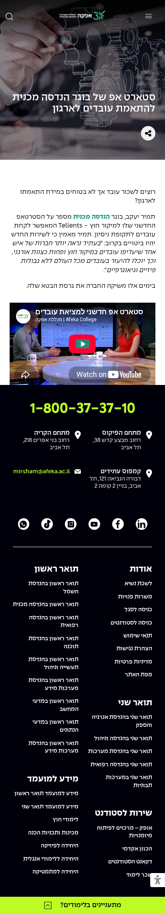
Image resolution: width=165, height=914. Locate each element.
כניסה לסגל (138, 610)
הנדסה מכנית (91, 217)
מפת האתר (138, 675)
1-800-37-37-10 (82, 408)
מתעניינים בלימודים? (90, 905)
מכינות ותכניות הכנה (53, 833)
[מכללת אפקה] (82, 16)
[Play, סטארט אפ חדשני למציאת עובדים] (18, 376)
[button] (157, 880)
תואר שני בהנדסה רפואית (121, 764)
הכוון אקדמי (137, 849)
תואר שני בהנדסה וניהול (123, 738)
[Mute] (100, 376)
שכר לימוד (139, 875)
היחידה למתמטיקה (55, 872)
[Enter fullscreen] (147, 376)
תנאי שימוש (137, 636)
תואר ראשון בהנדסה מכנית (45, 604)
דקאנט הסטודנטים (130, 862)
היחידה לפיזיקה (59, 846)
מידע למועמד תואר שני (50, 807)
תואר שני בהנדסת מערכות (120, 751)
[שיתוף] (148, 133)
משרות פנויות (135, 597)
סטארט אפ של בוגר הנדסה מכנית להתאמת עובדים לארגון (83, 103)
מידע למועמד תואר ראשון (46, 793)
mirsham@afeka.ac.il (41, 471)
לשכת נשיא (138, 583)
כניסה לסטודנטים (131, 623)
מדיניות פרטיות (133, 662)
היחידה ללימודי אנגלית (50, 859)
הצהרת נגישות (134, 648)
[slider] (51, 377)
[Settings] (133, 376)
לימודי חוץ (65, 819)
